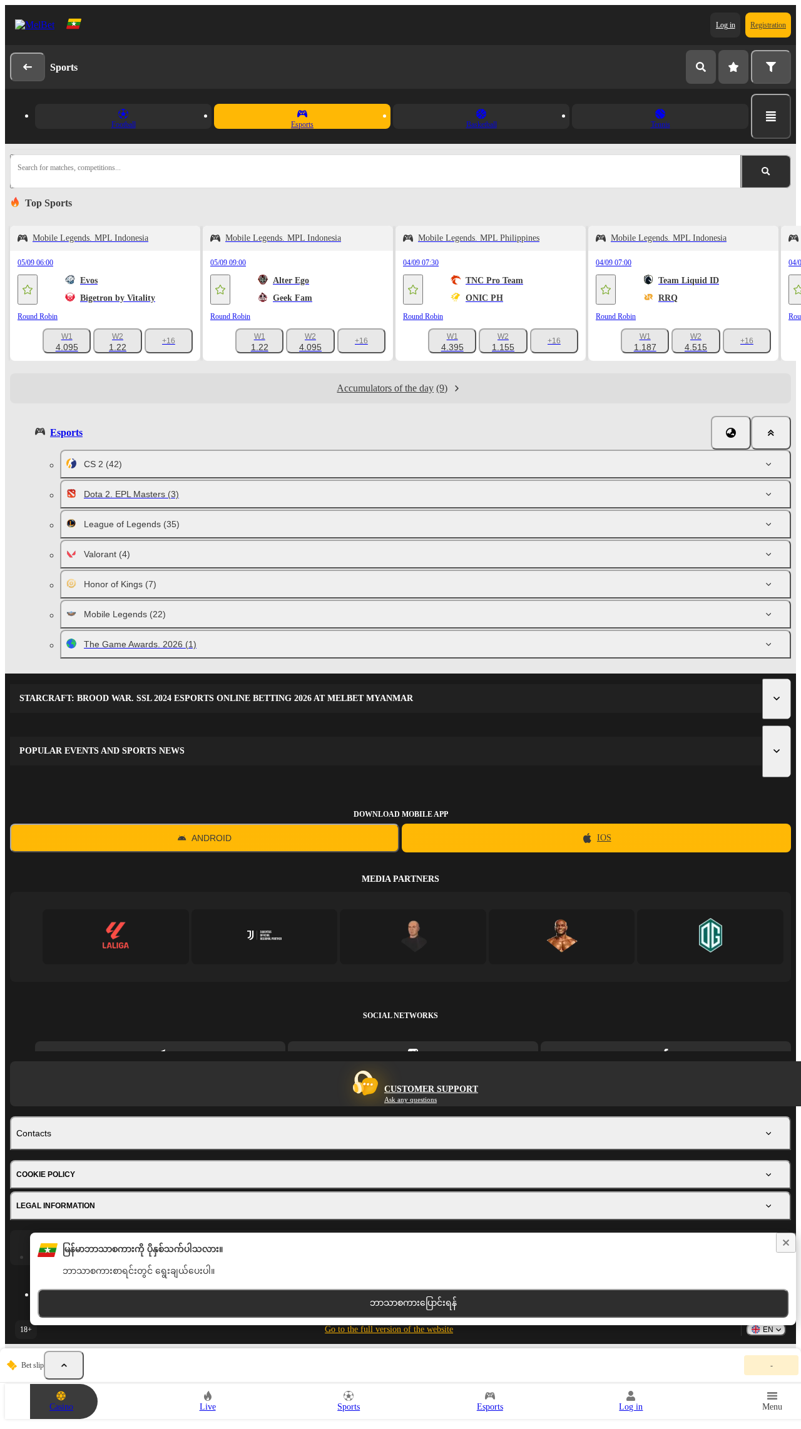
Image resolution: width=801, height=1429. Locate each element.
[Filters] (771, 67)
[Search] (701, 67)
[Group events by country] (731, 433)
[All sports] (771, 116)
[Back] (27, 67)
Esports (66, 432)
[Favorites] (733, 67)
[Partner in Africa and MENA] (264, 936)
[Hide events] (64, 1365)
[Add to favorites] (28, 290)
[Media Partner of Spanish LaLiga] (115, 936)
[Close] (771, 433)
